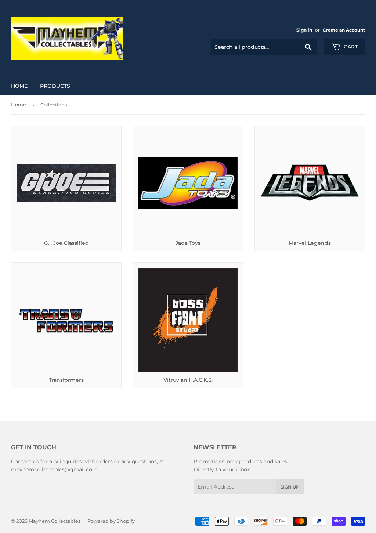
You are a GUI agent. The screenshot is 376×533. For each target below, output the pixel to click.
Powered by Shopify (111, 521)
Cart (350, 46)
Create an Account (344, 30)
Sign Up (290, 487)
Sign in (304, 30)
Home (19, 86)
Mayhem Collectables (54, 521)
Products (55, 86)
